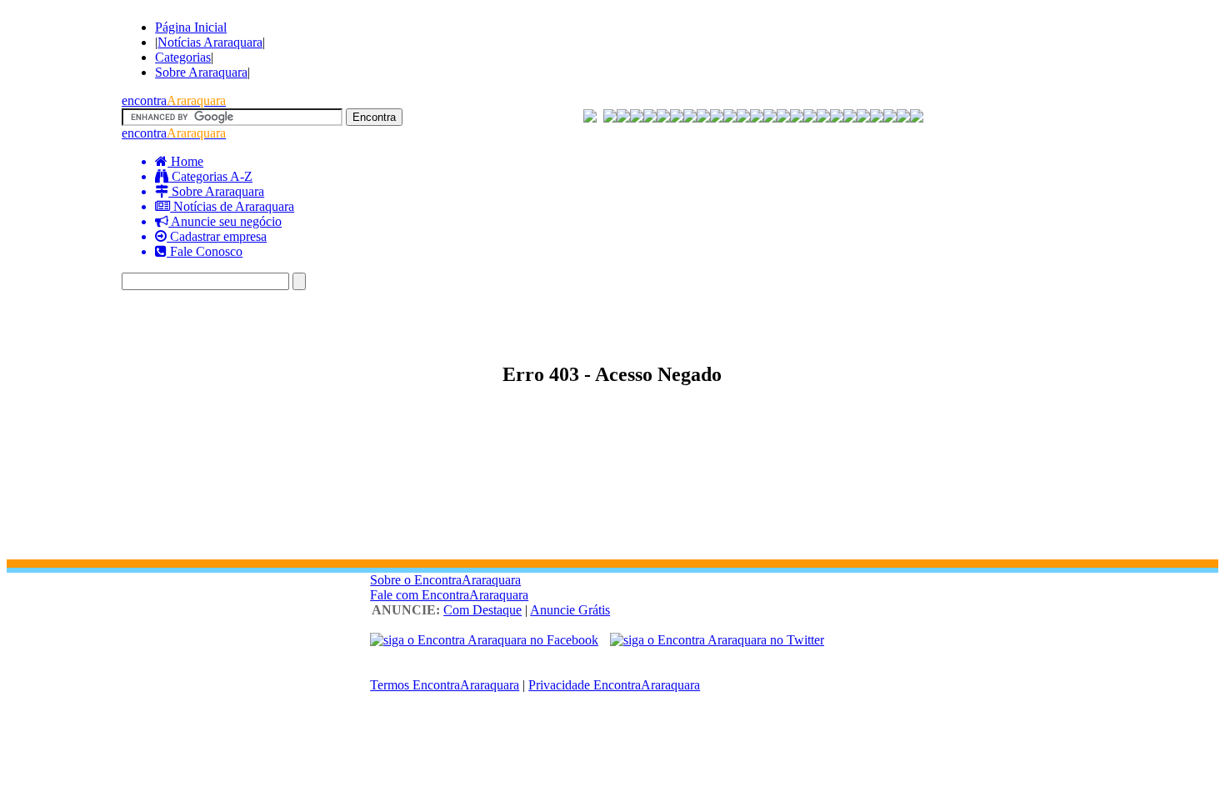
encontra (174, 100)
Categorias (183, 57)
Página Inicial (191, 27)
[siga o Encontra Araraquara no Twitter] (717, 640)
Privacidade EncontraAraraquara (614, 685)
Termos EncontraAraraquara (444, 685)
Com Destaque (482, 610)
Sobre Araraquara (201, 72)
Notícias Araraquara (210, 42)
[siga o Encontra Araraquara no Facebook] (484, 640)
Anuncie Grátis (570, 610)
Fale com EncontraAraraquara (449, 595)
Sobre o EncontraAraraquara (445, 580)
